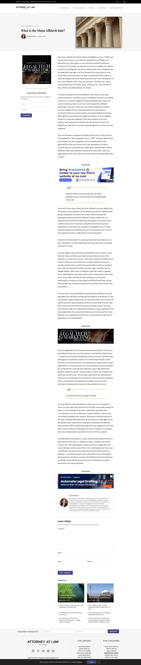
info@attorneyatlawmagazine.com (48, 658)
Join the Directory (84, 657)
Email (60, 561)
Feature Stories (84, 646)
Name (60, 553)
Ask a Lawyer (111, 651)
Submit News (41, 1)
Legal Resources (84, 655)
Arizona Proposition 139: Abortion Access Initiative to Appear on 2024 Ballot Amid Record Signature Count (99, 620)
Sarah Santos (74, 495)
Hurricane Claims (111, 655)
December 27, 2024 (94, 600)
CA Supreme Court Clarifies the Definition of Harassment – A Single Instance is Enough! (69, 620)
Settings (79, 662)
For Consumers (79, 8)
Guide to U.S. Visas (111, 657)
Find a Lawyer (111, 648)
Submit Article (33, 1)
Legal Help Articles (111, 646)
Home (22, 26)
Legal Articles (29, 26)
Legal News (36, 26)
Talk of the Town (84, 651)
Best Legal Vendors (84, 653)
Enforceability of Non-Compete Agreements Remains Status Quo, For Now (99, 607)
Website (89, 561)
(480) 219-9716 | (33, 658)
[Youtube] (48, 651)
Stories (91, 8)
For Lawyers (64, 8)
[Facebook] (43, 651)
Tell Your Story (25, 1)
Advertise (18, 1)
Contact (54, 1)
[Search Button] (124, 1)
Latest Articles (84, 649)
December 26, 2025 (65, 600)
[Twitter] (53, 651)
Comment (61, 529)
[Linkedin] (33, 651)
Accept (91, 662)
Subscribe (48, 1)
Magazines (102, 8)
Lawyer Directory (116, 8)
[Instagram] (38, 651)
